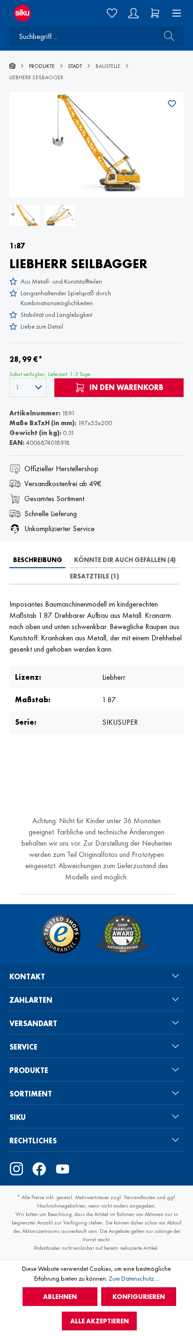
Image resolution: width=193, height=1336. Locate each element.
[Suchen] (166, 36)
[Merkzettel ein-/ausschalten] (172, 103)
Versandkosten (140, 1197)
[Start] (12, 66)
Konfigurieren (138, 1296)
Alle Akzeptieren (99, 1321)
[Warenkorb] (155, 13)
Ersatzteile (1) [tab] (94, 576)
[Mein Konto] (133, 13)
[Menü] (174, 13)
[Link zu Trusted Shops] (61, 934)
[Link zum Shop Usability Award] (122, 934)
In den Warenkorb (125, 387)
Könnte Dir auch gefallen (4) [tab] (125, 559)
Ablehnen (60, 1296)
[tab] (37, 559)
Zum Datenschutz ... (134, 1278)
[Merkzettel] (112, 13)
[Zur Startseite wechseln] (31, 13)
